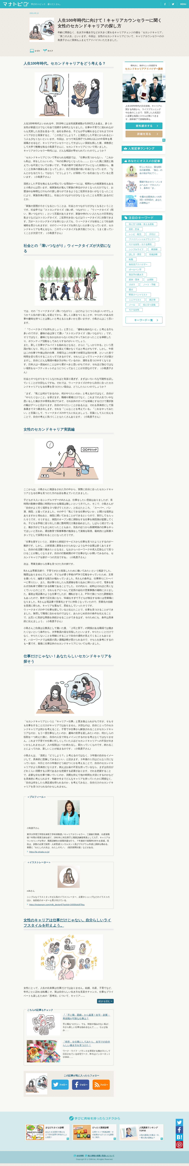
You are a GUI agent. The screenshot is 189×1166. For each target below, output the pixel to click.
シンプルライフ (136, 249)
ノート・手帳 (149, 284)
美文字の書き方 (136, 274)
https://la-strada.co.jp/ (39, 852)
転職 (131, 259)
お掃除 (150, 279)
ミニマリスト (135, 300)
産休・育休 (134, 279)
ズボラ (132, 284)
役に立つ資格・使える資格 (141, 224)
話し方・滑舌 (135, 254)
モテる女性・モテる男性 (140, 244)
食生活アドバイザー (138, 264)
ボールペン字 (135, 269)
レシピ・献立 (135, 234)
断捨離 (154, 249)
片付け (152, 234)
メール (132, 305)
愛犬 (131, 289)
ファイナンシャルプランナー (142, 239)
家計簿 (152, 300)
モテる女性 (134, 310)
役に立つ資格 (149, 305)
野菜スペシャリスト (138, 294)
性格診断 (153, 254)
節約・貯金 (134, 229)
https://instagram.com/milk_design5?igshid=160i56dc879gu (57, 904)
